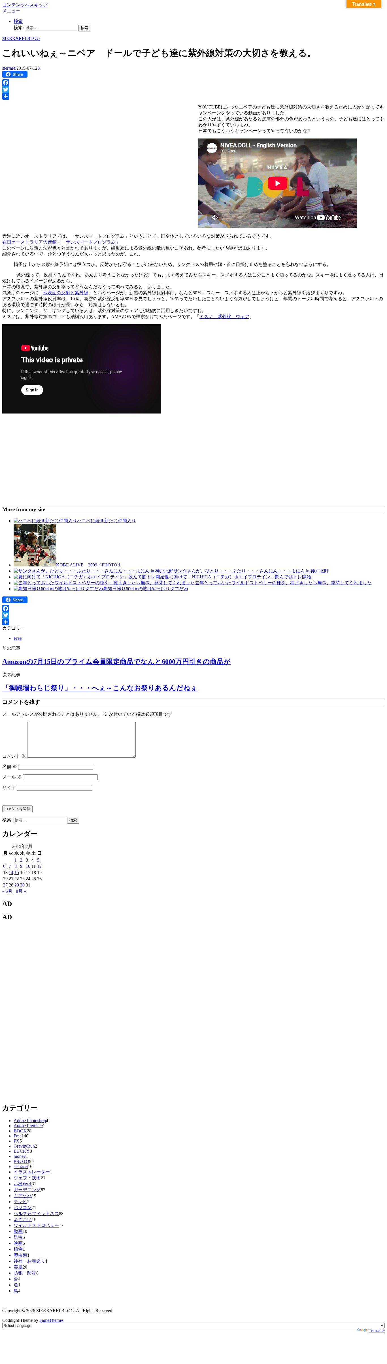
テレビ (20, 1201)
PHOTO (21, 1161)
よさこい (23, 1219)
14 (11, 872)
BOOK (20, 1130)
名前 (9, 766)
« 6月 (7, 891)
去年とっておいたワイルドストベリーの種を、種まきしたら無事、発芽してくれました (283, 582)
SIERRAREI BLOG (21, 38)
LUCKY (22, 1151)
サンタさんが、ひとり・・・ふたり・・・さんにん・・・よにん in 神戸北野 (251, 570)
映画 (18, 1243)
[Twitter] (193, 89)
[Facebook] (193, 82)
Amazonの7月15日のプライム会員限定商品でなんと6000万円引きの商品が (116, 661)
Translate (377, 1330)
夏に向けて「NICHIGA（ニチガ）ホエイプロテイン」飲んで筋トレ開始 (238, 576)
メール (12, 777)
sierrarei (9, 68)
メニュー (11, 10)
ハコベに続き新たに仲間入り (106, 520)
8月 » (21, 891)
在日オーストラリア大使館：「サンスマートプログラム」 (61, 242)
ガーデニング (27, 1189)
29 (16, 885)
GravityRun (24, 1146)
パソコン (23, 1207)
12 (39, 866)
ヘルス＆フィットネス (36, 1213)
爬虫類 (20, 1255)
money (20, 1156)
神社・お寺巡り (29, 1261)
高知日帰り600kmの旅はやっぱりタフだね (145, 588)
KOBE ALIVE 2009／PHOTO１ (89, 564)
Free (18, 638)
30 (22, 885)
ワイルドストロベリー (36, 1225)
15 (16, 872)
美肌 (18, 1267)
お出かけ (23, 1183)
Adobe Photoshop (30, 1120)
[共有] (193, 96)
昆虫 (18, 1237)
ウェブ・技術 (27, 1177)
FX (17, 1141)
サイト (9, 787)
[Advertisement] (49, 142)
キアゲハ (23, 1195)
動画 (18, 1231)
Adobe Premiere (28, 1125)
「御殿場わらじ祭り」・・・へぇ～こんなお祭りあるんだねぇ (99, 688)
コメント (14, 756)
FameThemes (51, 1320)
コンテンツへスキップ (25, 5)
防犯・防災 (25, 1273)
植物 (18, 1249)
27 (5, 885)
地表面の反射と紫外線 (65, 292)
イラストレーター (32, 1171)
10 (28, 866)
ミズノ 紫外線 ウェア (224, 316)
